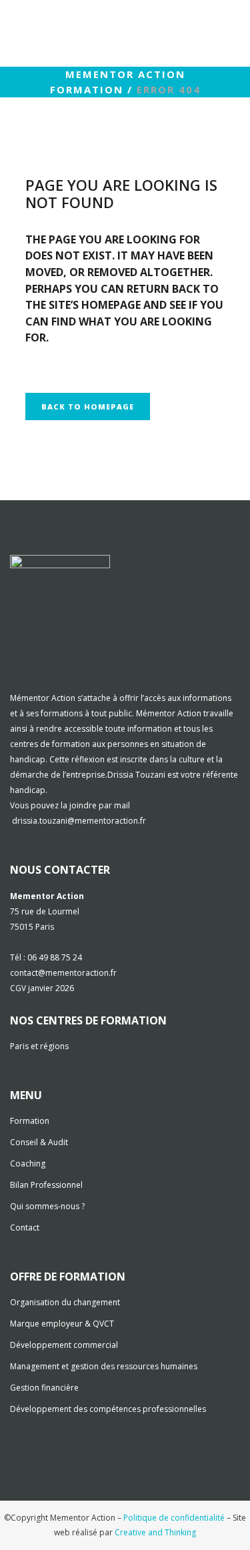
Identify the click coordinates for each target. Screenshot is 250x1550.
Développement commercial (64, 1345)
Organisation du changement (65, 1302)
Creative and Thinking (155, 1532)
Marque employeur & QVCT (62, 1323)
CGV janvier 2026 (42, 988)
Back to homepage (87, 407)
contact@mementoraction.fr (63, 972)
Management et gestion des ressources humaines (103, 1366)
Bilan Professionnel (46, 1185)
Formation (29, 1120)
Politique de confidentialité (174, 1517)
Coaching (27, 1163)
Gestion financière (44, 1387)
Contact (24, 1227)
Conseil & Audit (39, 1142)
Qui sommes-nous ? (47, 1206)
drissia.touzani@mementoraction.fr (79, 820)
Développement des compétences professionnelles (108, 1409)
